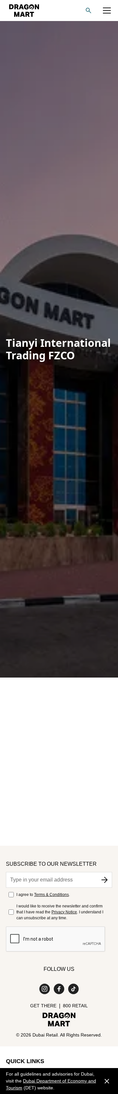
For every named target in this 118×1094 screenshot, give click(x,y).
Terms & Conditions (51, 894)
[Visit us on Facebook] (59, 989)
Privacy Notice (64, 912)
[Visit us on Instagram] (44, 989)
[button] (107, 10)
